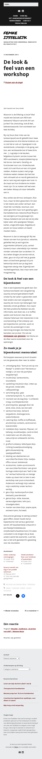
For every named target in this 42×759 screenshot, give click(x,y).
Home (15, 16)
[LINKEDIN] (22, 11)
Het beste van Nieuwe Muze (16, 584)
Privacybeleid (21, 23)
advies (8, 588)
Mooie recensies (12, 611)
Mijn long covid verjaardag (14, 705)
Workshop (31, 584)
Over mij (23, 16)
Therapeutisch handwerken (14, 688)
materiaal (15, 588)
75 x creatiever (31, 611)
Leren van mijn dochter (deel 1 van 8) (17, 684)
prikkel (22, 588)
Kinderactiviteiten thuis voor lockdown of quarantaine (28, 557)
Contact (27, 21)
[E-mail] (19, 752)
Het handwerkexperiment (20, 18)
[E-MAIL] (19, 11)
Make (16, 747)
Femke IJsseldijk (15, 35)
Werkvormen (15, 21)
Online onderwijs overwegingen (10, 556)
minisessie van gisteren (15, 336)
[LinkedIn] (23, 752)
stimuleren (7, 590)
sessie (28, 588)
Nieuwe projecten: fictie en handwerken (19, 693)
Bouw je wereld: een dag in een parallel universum (11, 569)
